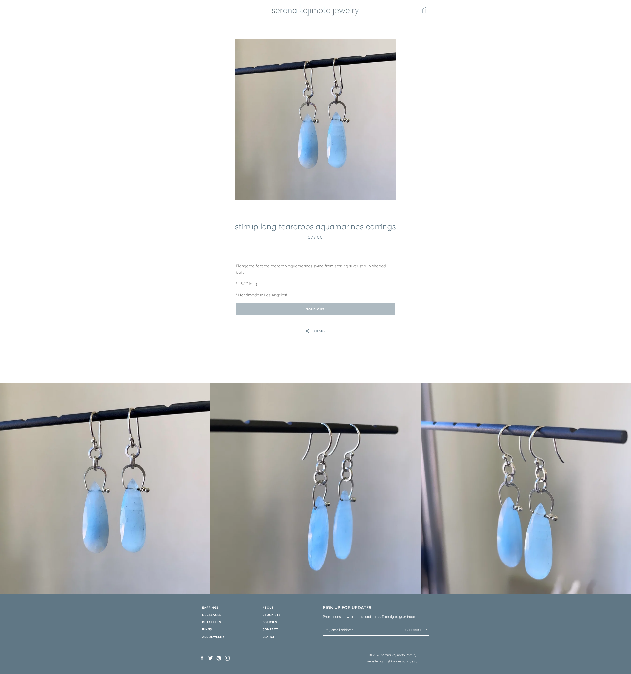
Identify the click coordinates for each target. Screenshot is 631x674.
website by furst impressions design (393, 661)
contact (270, 629)
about (268, 607)
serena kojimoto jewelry (398, 655)
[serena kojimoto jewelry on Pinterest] (218, 657)
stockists (272, 615)
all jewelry (213, 636)
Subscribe (413, 630)
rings (207, 629)
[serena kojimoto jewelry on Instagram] (227, 657)
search (269, 636)
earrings (210, 607)
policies (270, 622)
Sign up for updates (347, 607)
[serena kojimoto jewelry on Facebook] (202, 657)
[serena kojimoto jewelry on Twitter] (210, 657)
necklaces (211, 615)
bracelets (211, 622)
